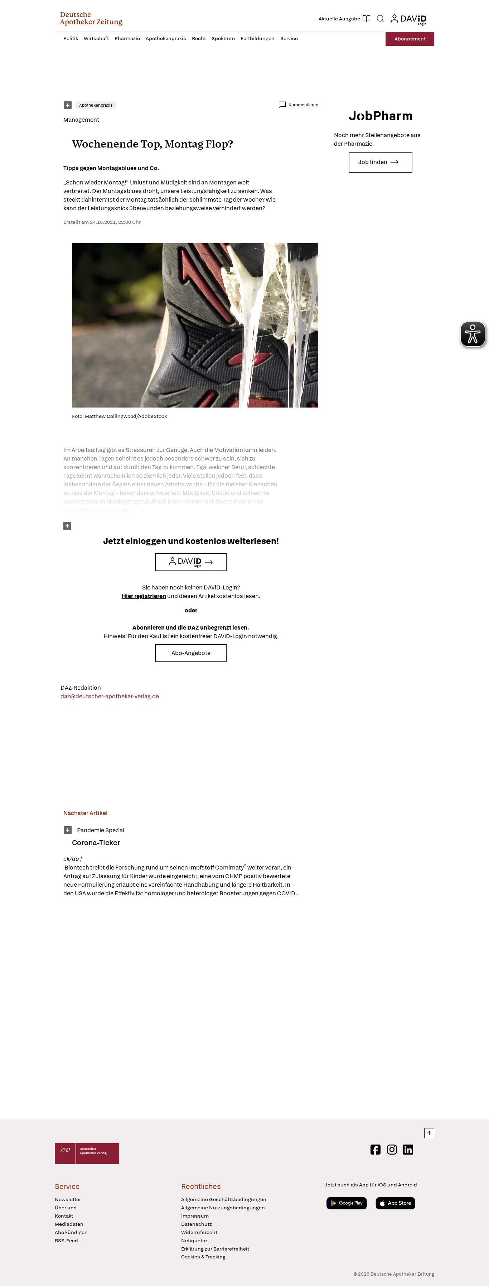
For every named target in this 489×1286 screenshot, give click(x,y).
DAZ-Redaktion (80, 688)
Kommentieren (303, 105)
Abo (410, 38)
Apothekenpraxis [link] (96, 105)
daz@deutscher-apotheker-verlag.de (109, 696)
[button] (91, 18)
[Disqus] (190, 1009)
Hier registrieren (144, 596)
